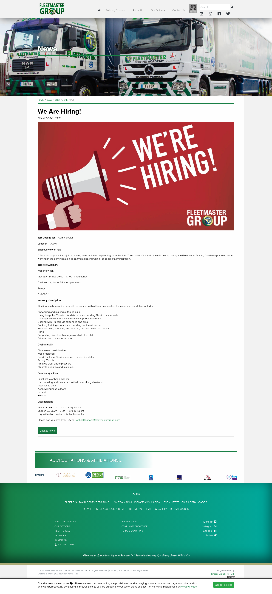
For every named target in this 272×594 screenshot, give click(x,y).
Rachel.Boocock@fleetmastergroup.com (97, 419)
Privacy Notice (188, 586)
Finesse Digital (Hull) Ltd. (222, 574)
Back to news (47, 430)
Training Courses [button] (116, 10)
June (65, 100)
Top (137, 493)
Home (41, 100)
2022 (57, 100)
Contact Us (178, 10)
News (49, 100)
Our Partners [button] (158, 10)
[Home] (99, 10)
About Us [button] (138, 10)
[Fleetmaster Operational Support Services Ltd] (52, 8)
